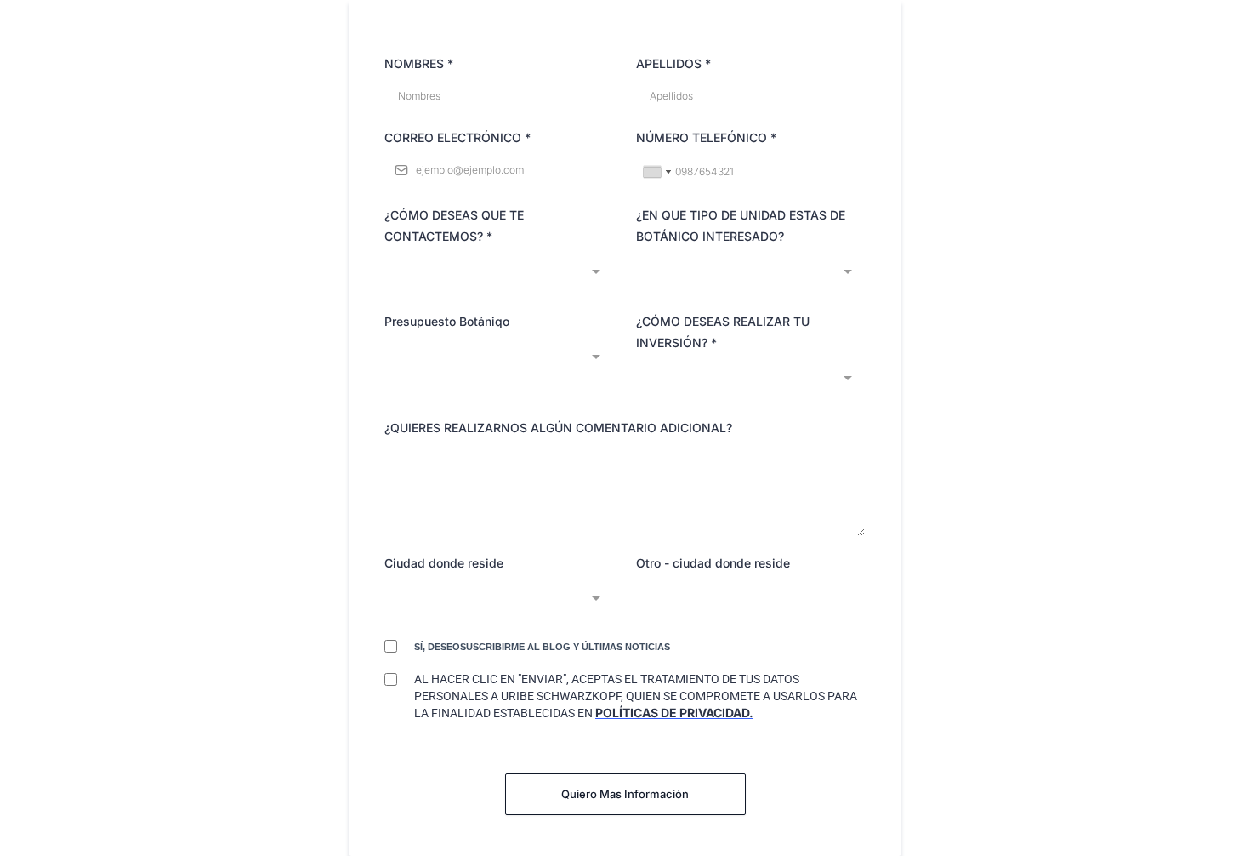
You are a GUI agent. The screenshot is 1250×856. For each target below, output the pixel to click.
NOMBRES (418, 63)
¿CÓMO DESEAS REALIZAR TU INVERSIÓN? (723, 332)
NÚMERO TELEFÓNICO (706, 137)
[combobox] (656, 172)
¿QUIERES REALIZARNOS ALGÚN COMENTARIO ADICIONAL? (558, 427)
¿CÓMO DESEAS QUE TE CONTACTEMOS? (454, 225)
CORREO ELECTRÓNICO (457, 137)
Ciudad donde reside (443, 563)
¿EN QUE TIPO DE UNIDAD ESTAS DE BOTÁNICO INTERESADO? (740, 225)
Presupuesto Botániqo (446, 321)
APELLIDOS (673, 63)
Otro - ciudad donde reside (713, 563)
